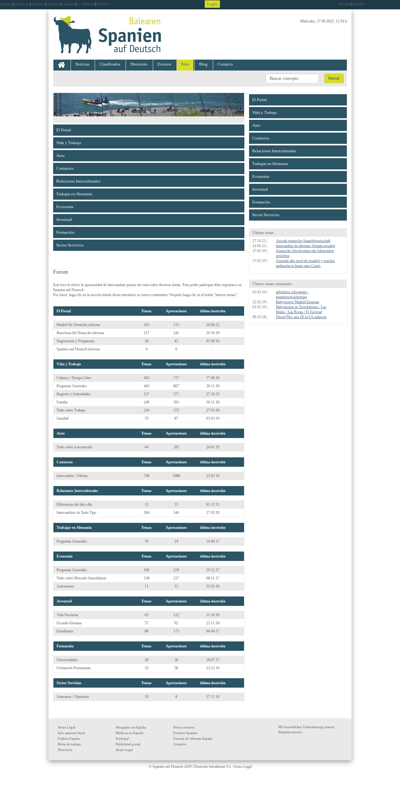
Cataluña (53, 4)
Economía (64, 206)
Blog (203, 64)
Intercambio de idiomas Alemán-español (305, 246)
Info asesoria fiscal (71, 733)
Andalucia (21, 4)
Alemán (344, 4)
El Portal (63, 130)
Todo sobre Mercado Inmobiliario (81, 578)
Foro (185, 64)
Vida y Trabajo (68, 142)
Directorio (139, 64)
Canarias (68, 4)
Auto (60, 155)
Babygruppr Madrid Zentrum (297, 302)
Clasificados (109, 64)
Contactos (64, 168)
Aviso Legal (66, 727)
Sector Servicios (69, 245)
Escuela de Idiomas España (192, 738)
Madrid (102, 4)
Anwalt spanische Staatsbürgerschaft (303, 241)
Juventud (64, 219)
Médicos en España (129, 733)
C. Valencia (85, 4)
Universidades (67, 660)
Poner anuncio (183, 727)
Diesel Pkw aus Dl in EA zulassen (301, 317)
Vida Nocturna (67, 615)
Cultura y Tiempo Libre (74, 378)
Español (358, 4)
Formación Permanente (74, 668)
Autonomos (65, 586)
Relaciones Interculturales (78, 181)
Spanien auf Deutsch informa (78, 349)
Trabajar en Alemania (74, 194)
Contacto (225, 64)
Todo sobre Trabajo (71, 410)
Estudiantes (65, 631)
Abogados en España (131, 727)
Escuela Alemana (69, 623)
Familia (62, 402)
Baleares (38, 4)
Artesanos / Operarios (73, 696)
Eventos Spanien (185, 733)
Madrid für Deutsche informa (78, 325)
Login (212, 4)
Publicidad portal (128, 744)
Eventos (164, 64)
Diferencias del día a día (74, 504)
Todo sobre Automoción (74, 447)
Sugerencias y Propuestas (75, 341)
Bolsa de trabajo (69, 744)
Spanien (6, 4)
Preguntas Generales (72, 386)
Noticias (82, 64)
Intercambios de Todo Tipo (76, 512)
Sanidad (62, 418)
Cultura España (69, 738)
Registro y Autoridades (74, 394)
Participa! (122, 738)
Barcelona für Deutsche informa (80, 333)
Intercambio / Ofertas (72, 476)
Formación (65, 232)
